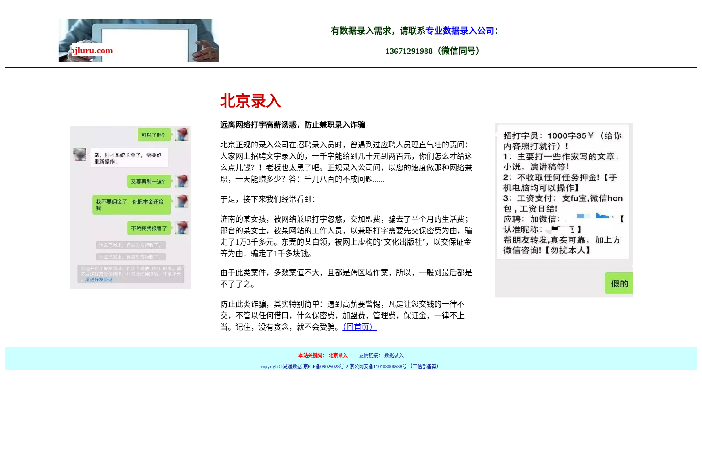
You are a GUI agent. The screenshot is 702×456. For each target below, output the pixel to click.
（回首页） (359, 327)
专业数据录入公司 (459, 31)
